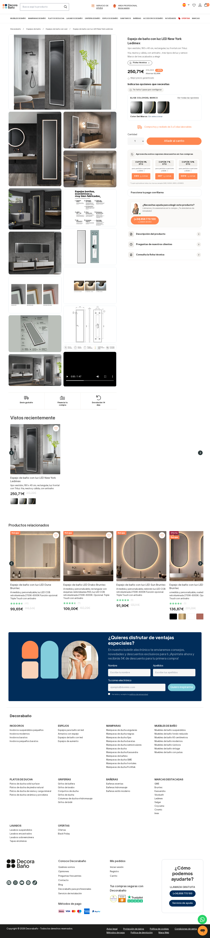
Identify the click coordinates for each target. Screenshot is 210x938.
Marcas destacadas (169, 780)
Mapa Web (163, 933)
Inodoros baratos (19, 738)
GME (157, 784)
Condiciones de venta (186, 929)
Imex (157, 814)
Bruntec (158, 788)
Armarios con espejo (68, 734)
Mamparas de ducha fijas (118, 738)
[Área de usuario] (200, 5)
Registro (114, 871)
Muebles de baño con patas (169, 753)
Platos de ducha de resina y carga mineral (30, 791)
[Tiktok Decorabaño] (35, 884)
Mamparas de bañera (116, 756)
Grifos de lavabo (66, 788)
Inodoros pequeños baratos (24, 741)
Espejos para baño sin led (71, 730)
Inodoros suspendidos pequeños (27, 730)
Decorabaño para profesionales (74, 889)
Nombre (112, 666)
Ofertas (62, 830)
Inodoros (17, 726)
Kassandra (160, 791)
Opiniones (63, 871)
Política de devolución (142, 933)
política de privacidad (138, 694)
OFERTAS (63, 826)
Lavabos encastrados (21, 834)
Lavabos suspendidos (21, 830)
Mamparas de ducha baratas (120, 741)
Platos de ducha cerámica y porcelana (29, 795)
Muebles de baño (166, 726)
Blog (60, 885)
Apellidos (158, 666)
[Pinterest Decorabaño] (29, 884)
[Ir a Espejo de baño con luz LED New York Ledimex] (35, 449)
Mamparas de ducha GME (119, 760)
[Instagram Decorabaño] (16, 884)
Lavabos (15, 826)
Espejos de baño (33, 29)
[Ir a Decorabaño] (27, 863)
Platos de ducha (21, 780)
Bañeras (112, 780)
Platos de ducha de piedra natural (27, 788)
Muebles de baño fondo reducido (171, 734)
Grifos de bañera (66, 784)
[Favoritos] (194, 5)
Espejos (63, 726)
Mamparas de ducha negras (120, 734)
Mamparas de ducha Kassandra (122, 753)
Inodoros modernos (20, 734)
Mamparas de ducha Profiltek (120, 767)
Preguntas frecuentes (69, 876)
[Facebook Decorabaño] (10, 884)
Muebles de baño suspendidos (170, 730)
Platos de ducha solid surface (25, 784)
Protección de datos (133, 929)
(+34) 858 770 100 (182, 894)
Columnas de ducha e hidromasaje (75, 799)
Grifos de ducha (66, 795)
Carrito (113, 876)
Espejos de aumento (68, 741)
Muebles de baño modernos (169, 741)
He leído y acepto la (130, 694)
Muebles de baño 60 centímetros (171, 738)
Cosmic (158, 810)
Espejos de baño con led (70, 738)
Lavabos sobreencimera (22, 838)
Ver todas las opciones (188, 98)
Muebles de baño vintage (167, 749)
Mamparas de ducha (116, 749)
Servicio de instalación (70, 894)
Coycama (159, 806)
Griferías (64, 780)
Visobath (159, 795)
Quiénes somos (66, 867)
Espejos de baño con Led (56, 29)
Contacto (63, 880)
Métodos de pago (116, 933)
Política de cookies (159, 929)
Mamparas (113, 726)
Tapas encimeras (18, 841)
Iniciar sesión (116, 867)
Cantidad (132, 135)
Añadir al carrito (174, 141)
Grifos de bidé (65, 802)
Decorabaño (15, 29)
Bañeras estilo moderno (118, 791)
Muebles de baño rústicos (168, 745)
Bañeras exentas (114, 784)
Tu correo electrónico (119, 681)
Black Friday (64, 834)
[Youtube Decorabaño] (23, 884)
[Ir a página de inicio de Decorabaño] (9, 8)
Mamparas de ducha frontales (121, 764)
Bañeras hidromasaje (116, 788)
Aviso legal (112, 929)
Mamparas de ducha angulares (121, 730)
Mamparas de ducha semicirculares (124, 745)
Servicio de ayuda (182, 903)
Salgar (158, 802)
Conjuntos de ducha (68, 791)
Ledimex (159, 799)
